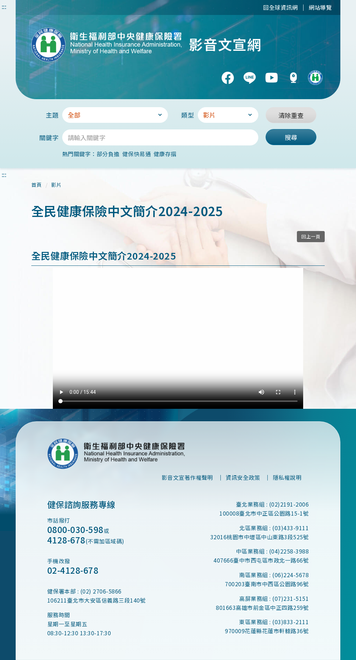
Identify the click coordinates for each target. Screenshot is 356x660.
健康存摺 (165, 154)
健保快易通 (136, 154)
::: (4, 6)
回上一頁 (310, 236)
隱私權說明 (287, 478)
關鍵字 (48, 137)
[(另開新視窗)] (227, 77)
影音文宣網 (225, 44)
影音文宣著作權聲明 (187, 478)
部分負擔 (108, 154)
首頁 (36, 184)
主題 (52, 114)
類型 (187, 114)
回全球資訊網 (280, 7)
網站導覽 (320, 7)
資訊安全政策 (243, 478)
